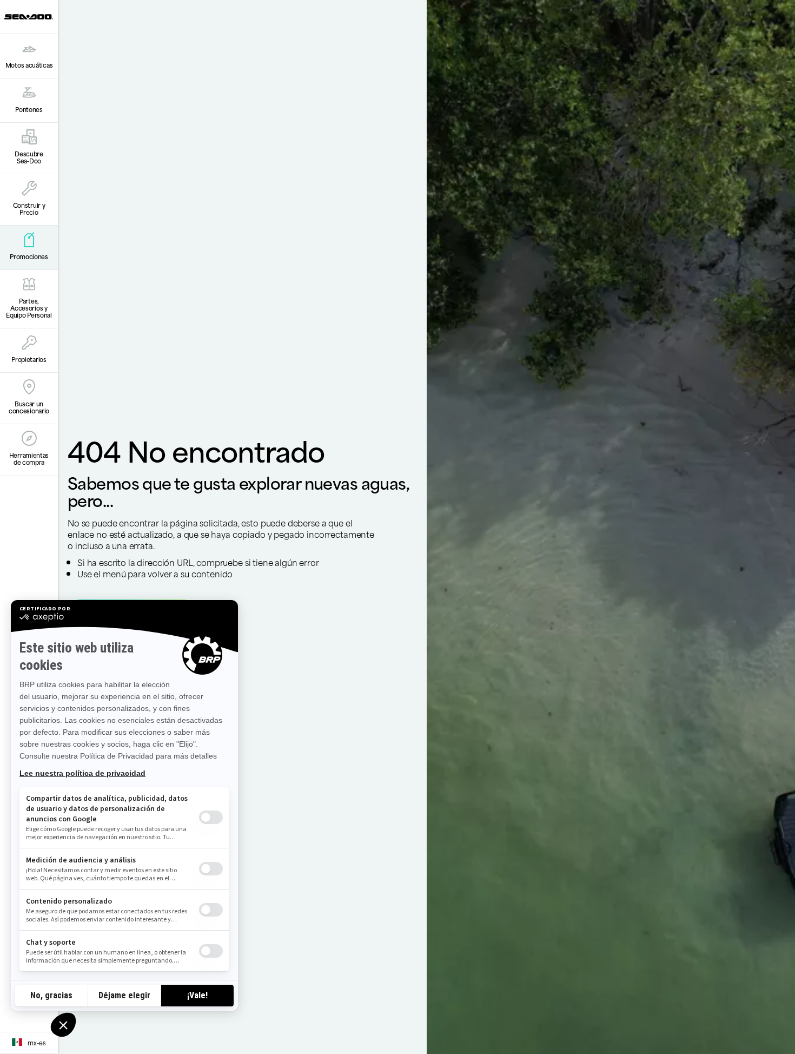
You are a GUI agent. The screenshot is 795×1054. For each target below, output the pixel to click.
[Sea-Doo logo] (28, 17)
